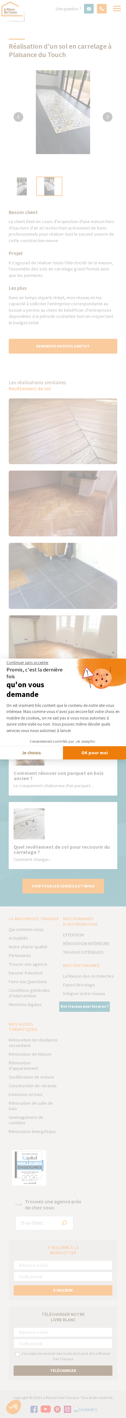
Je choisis (31, 753)
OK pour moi (94, 753)
